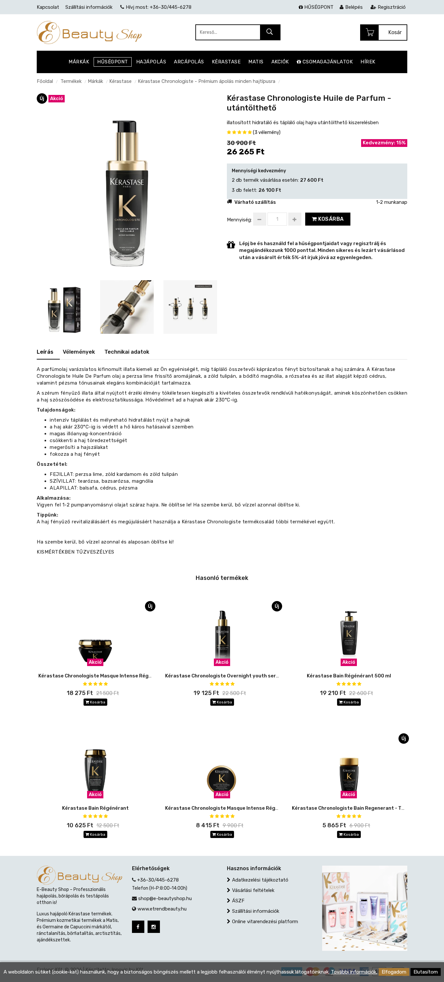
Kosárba (330, 219)
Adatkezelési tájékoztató (260, 880)
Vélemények (79, 351)
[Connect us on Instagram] (154, 927)
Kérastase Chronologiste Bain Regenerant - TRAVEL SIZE (360, 808)
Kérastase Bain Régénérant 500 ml (349, 676)
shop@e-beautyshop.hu (165, 898)
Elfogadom (394, 972)
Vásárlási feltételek (253, 890)
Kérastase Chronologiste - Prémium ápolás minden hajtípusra (206, 81)
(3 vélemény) (267, 132)
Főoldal (45, 81)
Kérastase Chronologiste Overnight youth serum (224, 676)
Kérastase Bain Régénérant (95, 808)
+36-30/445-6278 (158, 880)
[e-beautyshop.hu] (89, 32)
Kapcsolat (48, 7)
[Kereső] (270, 32)
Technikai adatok (126, 351)
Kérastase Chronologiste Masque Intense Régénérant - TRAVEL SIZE (247, 808)
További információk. (354, 972)
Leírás (45, 351)
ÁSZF (238, 901)
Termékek (71, 81)
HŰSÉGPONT (318, 7)
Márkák (95, 81)
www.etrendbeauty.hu (162, 909)
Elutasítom (425, 972)
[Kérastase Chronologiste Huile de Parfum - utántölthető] (127, 183)
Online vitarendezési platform (265, 921)
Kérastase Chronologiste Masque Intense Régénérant (103, 676)
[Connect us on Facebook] (138, 927)
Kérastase (120, 81)
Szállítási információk (255, 911)
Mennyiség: (239, 220)
